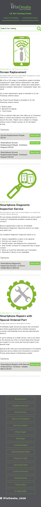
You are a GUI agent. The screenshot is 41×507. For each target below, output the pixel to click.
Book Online (35, 135)
